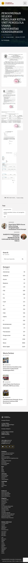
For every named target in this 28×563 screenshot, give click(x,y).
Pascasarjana (6, 331)
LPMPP (2, 484)
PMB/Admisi (4, 527)
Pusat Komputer (4, 475)
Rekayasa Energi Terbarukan (7, 517)
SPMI (2, 541)
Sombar (3, 544)
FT (3, 320)
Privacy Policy (23, 561)
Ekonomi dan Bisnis (5, 456)
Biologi (2, 504)
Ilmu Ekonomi (4, 502)
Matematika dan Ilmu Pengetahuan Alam (9, 458)
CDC (4, 287)
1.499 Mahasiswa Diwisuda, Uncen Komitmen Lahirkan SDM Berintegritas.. (13, 401)
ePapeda (3, 545)
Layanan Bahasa (4, 479)
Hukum (2, 455)
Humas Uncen (8, 37)
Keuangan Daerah (5, 510)
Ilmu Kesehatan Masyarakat (7, 506)
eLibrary (3, 525)
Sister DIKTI (3, 531)
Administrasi (6, 272)
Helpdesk (3, 549)
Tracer (2, 542)
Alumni (5, 279)
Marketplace (4, 547)
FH (4, 294)
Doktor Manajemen (5, 494)
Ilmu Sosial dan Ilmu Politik (6, 454)
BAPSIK (3, 471)
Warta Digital (6, 346)
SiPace (2, 546)
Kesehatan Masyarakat (6, 460)
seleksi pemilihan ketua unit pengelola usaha (14, 213)
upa (5, 216)
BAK (2, 468)
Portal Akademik (4, 523)
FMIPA (5, 316)
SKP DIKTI (3, 534)
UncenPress (4, 485)
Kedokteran (3, 462)
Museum (3, 478)
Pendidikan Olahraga (5, 512)
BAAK (2, 469)
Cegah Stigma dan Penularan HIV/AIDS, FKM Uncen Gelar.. (11, 384)
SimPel (2, 550)
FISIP (4, 302)
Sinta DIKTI (3, 533)
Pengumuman (6, 335)
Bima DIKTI (3, 535)
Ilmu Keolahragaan (5, 463)
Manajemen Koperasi (5, 516)
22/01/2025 (11, 222)
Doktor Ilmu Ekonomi (5, 496)
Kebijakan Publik (4, 508)
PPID (2, 486)
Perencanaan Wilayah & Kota (7, 515)
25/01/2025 (16, 232)
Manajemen (3, 501)
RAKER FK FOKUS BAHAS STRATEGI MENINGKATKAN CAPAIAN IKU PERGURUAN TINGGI (10, 238)
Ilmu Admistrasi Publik (6, 507)
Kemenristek (6, 328)
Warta (4, 343)
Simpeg (3, 540)
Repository (3, 538)
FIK (4, 298)
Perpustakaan (4, 476)
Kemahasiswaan (7, 324)
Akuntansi (3, 503)
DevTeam (9, 561)
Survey (2, 553)
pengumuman (7, 209)
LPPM (2, 482)
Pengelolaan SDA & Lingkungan (8, 513)
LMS (2, 537)
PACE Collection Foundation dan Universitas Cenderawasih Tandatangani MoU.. (12, 368)
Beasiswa (5, 283)
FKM (4, 313)
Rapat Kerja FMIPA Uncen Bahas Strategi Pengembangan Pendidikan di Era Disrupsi (17, 227)
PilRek (2, 551)
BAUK (2, 470)
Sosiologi (3, 511)
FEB (4, 290)
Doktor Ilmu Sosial (5, 492)
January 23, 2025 (20, 37)
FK (3, 305)
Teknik (2, 459)
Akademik (5, 275)
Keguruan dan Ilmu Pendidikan (7, 453)
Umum (5, 339)
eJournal (3, 524)
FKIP (4, 309)
